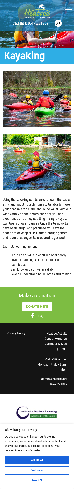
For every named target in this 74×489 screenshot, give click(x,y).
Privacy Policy (16, 333)
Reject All (37, 480)
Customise (37, 470)
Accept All (37, 460)
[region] (37, 456)
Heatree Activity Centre (37, 12)
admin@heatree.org (54, 379)
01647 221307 (57, 384)
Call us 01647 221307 (30, 23)
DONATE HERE (37, 307)
